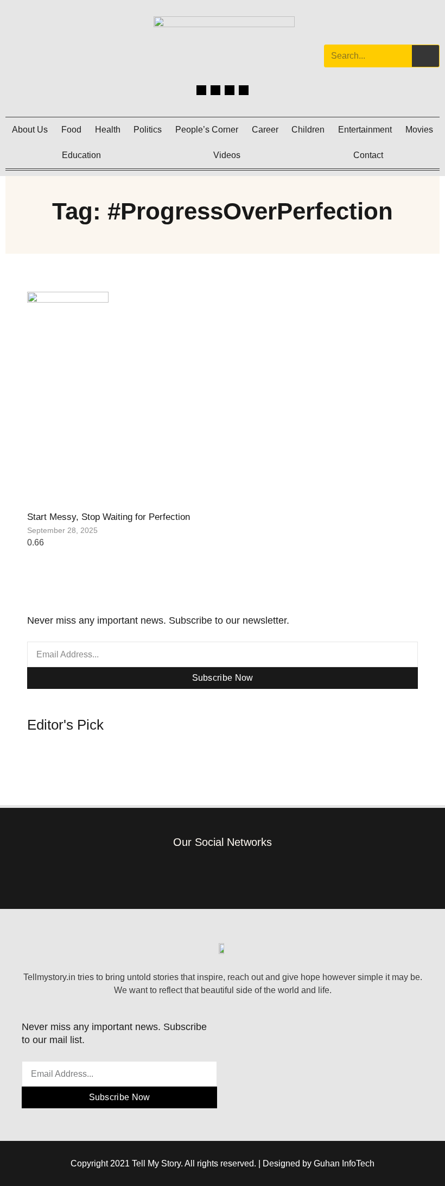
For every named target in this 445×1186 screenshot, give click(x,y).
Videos (226, 155)
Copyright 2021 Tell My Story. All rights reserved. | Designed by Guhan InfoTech (222, 1163)
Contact (368, 155)
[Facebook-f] (173, 872)
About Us (30, 129)
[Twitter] (229, 90)
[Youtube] (244, 90)
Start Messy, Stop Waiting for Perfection (108, 517)
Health (107, 129)
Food (71, 129)
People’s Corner (206, 129)
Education (81, 155)
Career (265, 129)
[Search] (425, 56)
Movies (419, 129)
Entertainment (365, 129)
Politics (148, 129)
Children (308, 129)
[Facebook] (201, 90)
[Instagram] (215, 90)
